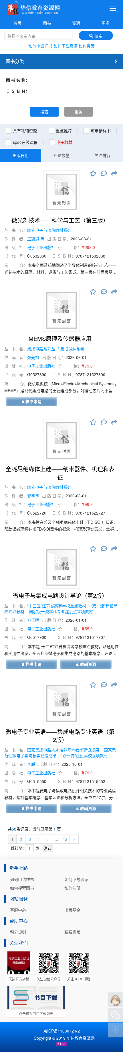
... (56, 839)
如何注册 (72, 888)
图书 (47, 23)
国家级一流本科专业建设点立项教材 (61, 611)
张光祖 (33, 357)
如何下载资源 (65, 46)
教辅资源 (88, 664)
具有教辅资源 (25, 131)
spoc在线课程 (25, 142)
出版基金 (72, 910)
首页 (17, 23)
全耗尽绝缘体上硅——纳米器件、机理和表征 (60, 473)
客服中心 (18, 910)
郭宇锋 (33, 495)
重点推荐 (64, 131)
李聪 (31, 764)
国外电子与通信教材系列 (49, 230)
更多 (106, 23)
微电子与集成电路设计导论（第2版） (60, 596)
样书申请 (33, 401)
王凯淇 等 (35, 239)
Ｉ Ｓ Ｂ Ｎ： (17, 91)
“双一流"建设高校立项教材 (84, 755)
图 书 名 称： (17, 80)
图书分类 (15, 61)
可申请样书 (101, 131)
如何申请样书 (40, 46)
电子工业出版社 (41, 247)
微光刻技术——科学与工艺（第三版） (60, 220)
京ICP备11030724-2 (61, 1031)
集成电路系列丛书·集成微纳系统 (55, 349)
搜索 (97, 35)
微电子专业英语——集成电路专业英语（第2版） (60, 736)
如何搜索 (87, 46)
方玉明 (33, 620)
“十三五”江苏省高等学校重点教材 (57, 606)
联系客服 (72, 932)
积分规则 (18, 932)
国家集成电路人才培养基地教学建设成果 (63, 750)
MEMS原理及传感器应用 (60, 339)
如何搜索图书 (22, 888)
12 (65, 839)
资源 (76, 23)
